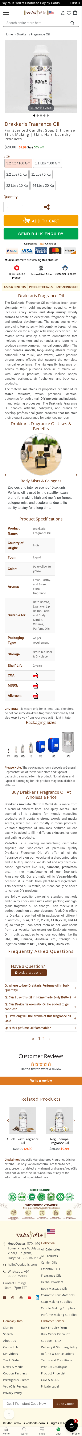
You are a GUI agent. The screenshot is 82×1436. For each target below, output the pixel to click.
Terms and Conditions (56, 1360)
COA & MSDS (50, 1380)
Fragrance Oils (51, 1275)
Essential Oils (50, 1269)
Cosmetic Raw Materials (58, 1295)
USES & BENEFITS (15, 287)
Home (9, 34)
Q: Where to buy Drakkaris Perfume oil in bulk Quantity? (37, 987)
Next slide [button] (74, 1120)
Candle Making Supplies (58, 1308)
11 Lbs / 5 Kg (41, 174)
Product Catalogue (54, 1367)
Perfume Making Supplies (59, 1315)
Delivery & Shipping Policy (59, 1347)
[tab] (34, 115)
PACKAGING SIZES (67, 287)
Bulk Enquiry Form (54, 1328)
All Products (49, 1256)
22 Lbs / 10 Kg (17, 185)
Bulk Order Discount (55, 1334)
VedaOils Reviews (15, 1386)
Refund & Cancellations (57, 1354)
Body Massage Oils (54, 1289)
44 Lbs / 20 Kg (43, 185)
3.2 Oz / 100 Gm (18, 163)
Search (8, 1334)
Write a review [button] (41, 1081)
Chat (58, 1433)
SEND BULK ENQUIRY (40, 234)
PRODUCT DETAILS (41, 287)
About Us (9, 1341)
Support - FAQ (51, 1341)
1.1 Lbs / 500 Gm (47, 163)
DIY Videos (10, 1354)
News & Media (13, 1367)
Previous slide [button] (8, 1120)
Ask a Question (31, 973)
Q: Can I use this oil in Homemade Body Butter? (38, 997)
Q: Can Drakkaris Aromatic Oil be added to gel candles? (37, 1006)
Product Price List (53, 1373)
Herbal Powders (52, 1282)
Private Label (50, 1386)
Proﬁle (75, 1433)
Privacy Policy (12, 1393)
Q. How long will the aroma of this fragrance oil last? (38, 1018)
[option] (23, 1127)
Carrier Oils (49, 1262)
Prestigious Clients (16, 1380)
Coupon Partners (15, 1373)
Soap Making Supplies (56, 1302)
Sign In (8, 1328)
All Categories (50, 1249)
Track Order (11, 1360)
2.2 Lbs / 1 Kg (16, 174)
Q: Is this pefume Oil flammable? (28, 1028)
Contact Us (10, 1347)
